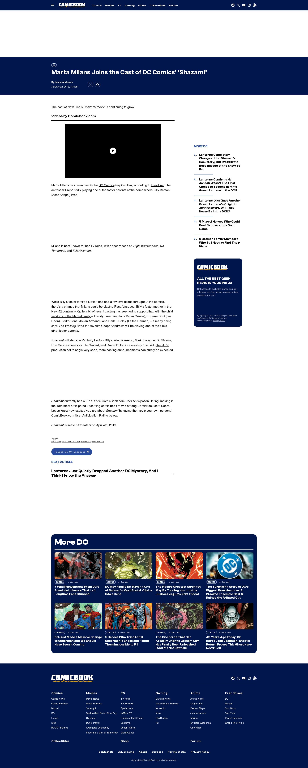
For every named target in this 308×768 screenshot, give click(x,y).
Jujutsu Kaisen (198, 713)
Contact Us (105, 751)
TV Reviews (127, 703)
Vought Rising (128, 727)
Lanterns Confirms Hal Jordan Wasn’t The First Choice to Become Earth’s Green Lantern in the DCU (218, 185)
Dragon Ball (196, 703)
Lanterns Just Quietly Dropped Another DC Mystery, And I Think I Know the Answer (104, 473)
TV (119, 5)
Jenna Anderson (64, 82)
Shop (124, 741)
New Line (74, 107)
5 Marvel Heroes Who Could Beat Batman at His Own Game (219, 225)
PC (157, 722)
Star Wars (230, 708)
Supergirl (91, 708)
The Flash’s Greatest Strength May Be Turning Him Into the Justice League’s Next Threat (178, 590)
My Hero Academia (200, 722)
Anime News (197, 698)
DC (54, 65)
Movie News (92, 698)
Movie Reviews (94, 703)
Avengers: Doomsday (97, 727)
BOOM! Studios (59, 727)
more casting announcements (119, 349)
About (143, 751)
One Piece (196, 727)
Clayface (90, 718)
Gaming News (163, 698)
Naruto (194, 718)
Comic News (58, 698)
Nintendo (160, 708)
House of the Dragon (132, 718)
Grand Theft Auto (234, 722)
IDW (53, 722)
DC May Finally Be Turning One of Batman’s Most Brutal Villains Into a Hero (128, 590)
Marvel (55, 708)
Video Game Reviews (167, 703)
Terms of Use (217, 317)
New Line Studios (71, 441)
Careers (157, 751)
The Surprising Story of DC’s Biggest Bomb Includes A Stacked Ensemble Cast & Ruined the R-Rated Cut (227, 592)
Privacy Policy (219, 320)
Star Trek (230, 713)
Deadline (157, 185)
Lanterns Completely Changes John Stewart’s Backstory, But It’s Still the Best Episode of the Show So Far (219, 162)
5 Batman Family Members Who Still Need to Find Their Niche (219, 242)
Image (54, 718)
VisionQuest (127, 732)
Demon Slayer (198, 708)
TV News (125, 698)
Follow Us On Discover (71, 451)
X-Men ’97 (126, 713)
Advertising (126, 751)
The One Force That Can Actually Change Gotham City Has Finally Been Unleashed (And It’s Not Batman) (177, 642)
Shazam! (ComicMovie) (92, 441)
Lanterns (125, 722)
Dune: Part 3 (93, 722)
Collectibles (158, 5)
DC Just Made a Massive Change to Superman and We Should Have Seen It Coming (78, 640)
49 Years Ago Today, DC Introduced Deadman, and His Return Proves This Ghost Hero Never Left (229, 642)
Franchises (234, 693)
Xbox (158, 713)
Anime (142, 5)
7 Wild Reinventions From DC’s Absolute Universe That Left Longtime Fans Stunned (77, 590)
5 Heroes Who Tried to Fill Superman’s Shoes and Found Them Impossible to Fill (127, 640)
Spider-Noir (127, 708)
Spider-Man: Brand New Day (101, 713)
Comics (97, 5)
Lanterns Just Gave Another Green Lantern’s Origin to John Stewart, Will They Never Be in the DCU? (220, 206)
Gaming (130, 5)
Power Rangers (233, 718)
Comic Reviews (59, 703)
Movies (110, 5)
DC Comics (106, 185)
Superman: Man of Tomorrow (102, 732)
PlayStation (162, 718)
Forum (173, 5)
